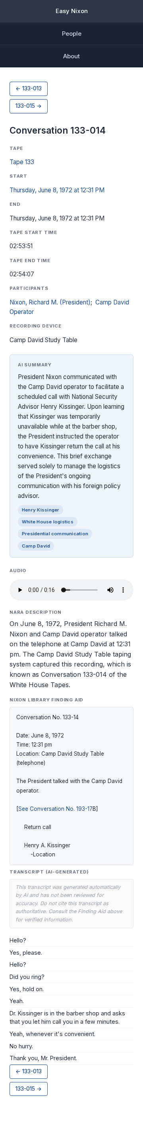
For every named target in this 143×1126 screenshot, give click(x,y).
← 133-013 (28, 88)
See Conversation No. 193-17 (55, 809)
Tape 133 (22, 162)
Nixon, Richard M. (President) (50, 302)
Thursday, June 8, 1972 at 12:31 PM (57, 190)
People (71, 33)
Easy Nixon (72, 11)
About (71, 56)
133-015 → (28, 106)
